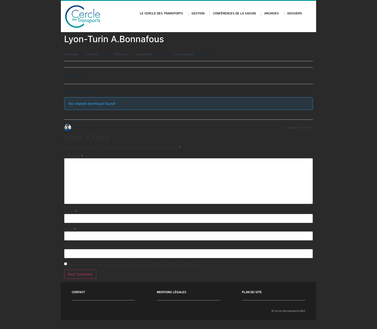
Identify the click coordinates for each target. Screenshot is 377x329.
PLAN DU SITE (252, 292)
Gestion (198, 13)
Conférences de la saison (234, 13)
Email (70, 229)
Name (70, 211)
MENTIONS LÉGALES (171, 292)
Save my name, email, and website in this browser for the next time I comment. (133, 264)
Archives (271, 13)
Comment (73, 156)
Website (70, 246)
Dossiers (294, 13)
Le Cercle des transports (161, 13)
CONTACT (78, 292)
